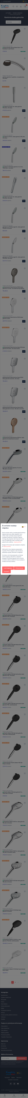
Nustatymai (20, 568)
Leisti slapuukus (8, 568)
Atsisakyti (6, 571)
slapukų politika (17, 542)
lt (24, 526)
